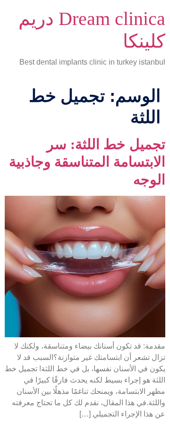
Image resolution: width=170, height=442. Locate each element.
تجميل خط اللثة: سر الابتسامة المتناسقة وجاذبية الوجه (87, 162)
